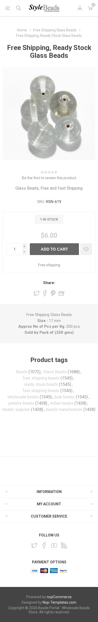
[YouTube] (54, 545)
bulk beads (65, 396)
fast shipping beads (41, 390)
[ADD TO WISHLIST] (86, 249)
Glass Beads (55, 371)
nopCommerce (59, 597)
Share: (49, 282)
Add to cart (54, 249)
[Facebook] (44, 545)
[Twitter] (34, 545)
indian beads (61, 403)
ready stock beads (41, 384)
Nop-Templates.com (59, 602)
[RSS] (64, 545)
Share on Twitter (36, 293)
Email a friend (61, 293)
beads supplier (16, 409)
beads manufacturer (64, 409)
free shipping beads (41, 378)
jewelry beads (21, 403)
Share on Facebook (45, 293)
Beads (21, 371)
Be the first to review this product (49, 178)
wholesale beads (23, 396)
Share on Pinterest (53, 293)
